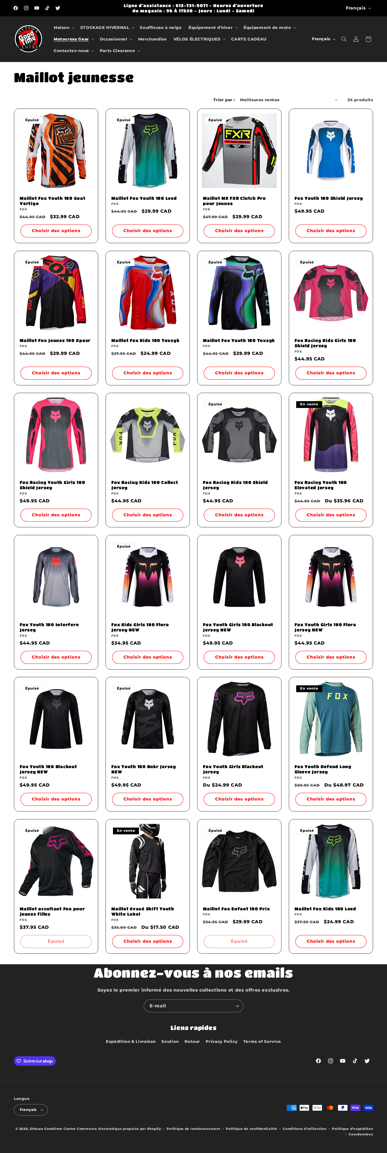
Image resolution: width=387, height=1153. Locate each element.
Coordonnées (361, 1134)
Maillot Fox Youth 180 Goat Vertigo (53, 201)
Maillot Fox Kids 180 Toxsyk (145, 340)
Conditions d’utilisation (304, 1129)
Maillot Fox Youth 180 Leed (144, 198)
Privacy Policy (221, 1041)
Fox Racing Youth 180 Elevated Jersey (321, 485)
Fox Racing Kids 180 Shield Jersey (235, 485)
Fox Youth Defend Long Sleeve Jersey (323, 769)
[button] (63, 27)
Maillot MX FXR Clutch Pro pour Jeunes (234, 201)
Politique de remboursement (193, 1129)
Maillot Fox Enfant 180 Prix (236, 908)
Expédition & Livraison (131, 1041)
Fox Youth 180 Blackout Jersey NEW (48, 769)
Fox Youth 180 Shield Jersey (329, 198)
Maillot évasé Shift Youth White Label (142, 911)
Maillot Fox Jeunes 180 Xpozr (55, 340)
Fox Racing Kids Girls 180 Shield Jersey (325, 343)
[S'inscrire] (237, 1005)
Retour (192, 1041)
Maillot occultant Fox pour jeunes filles (52, 911)
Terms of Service (262, 1041)
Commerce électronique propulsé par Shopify (119, 1129)
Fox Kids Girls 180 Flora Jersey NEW (140, 627)
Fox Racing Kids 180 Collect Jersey (144, 485)
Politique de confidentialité (251, 1129)
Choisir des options (56, 230)
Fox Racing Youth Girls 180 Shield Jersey (52, 485)
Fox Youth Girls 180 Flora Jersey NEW (325, 627)
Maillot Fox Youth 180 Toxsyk (239, 340)
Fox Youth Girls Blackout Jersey (233, 769)
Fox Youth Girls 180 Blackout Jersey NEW (238, 627)
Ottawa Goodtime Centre (53, 1129)
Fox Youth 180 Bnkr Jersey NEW (143, 769)
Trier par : (224, 100)
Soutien (170, 1041)
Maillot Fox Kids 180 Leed (325, 908)
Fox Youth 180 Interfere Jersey (49, 627)
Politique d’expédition (352, 1129)
